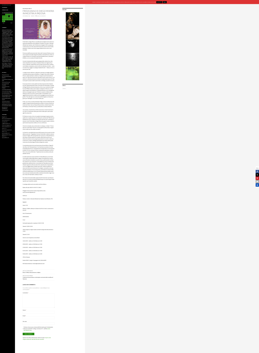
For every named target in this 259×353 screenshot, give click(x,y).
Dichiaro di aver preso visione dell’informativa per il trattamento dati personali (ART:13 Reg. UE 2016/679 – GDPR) (38, 328)
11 (10, 16)
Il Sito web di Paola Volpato (6, 91)
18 (10, 17)
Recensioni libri (5, 133)
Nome (24, 310)
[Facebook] (257, 171)
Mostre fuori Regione (6, 125)
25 (10, 19)
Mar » (12, 22)
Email (24, 315)
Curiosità (3, 121)
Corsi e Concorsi (5, 120)
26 (12, 19)
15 (5, 17)
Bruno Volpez (4, 63)
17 (9, 17)
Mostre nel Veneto (27, 8)
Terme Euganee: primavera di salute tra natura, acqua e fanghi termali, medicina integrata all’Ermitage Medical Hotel (7, 45)
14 (4, 17)
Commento (26, 292)
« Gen (3, 22)
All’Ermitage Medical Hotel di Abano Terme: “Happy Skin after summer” (7, 60)
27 (2, 21)
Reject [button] (164, 2)
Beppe (33, 15)
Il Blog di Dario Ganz (5, 74)
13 (2, 17)
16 (7, 17)
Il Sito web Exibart (5, 110)
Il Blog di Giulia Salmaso (6, 102)
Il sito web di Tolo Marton (6, 89)
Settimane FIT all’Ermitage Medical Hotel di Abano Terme (7, 35)
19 (12, 17)
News (3, 131)
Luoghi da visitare (5, 123)
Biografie (3, 117)
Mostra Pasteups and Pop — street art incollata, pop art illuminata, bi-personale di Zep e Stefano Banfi (7, 66)
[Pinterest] (257, 178)
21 (4, 19)
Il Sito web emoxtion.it (6, 101)
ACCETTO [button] (159, 2)
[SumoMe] (257, 185)
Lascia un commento (41, 15)
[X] (257, 175)
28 (4, 21)
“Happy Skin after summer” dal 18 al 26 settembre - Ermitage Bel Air (7, 58)
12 (12, 16)
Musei (3, 128)
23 (7, 19)
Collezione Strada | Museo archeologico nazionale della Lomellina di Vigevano (38, 277)
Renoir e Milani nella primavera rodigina (31, 271)
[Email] (257, 181)
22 (5, 19)
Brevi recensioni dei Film (6, 118)
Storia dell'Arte (4, 137)
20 (2, 19)
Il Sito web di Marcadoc (6, 82)
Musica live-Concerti (6, 129)
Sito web (25, 321)
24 (9, 19)
